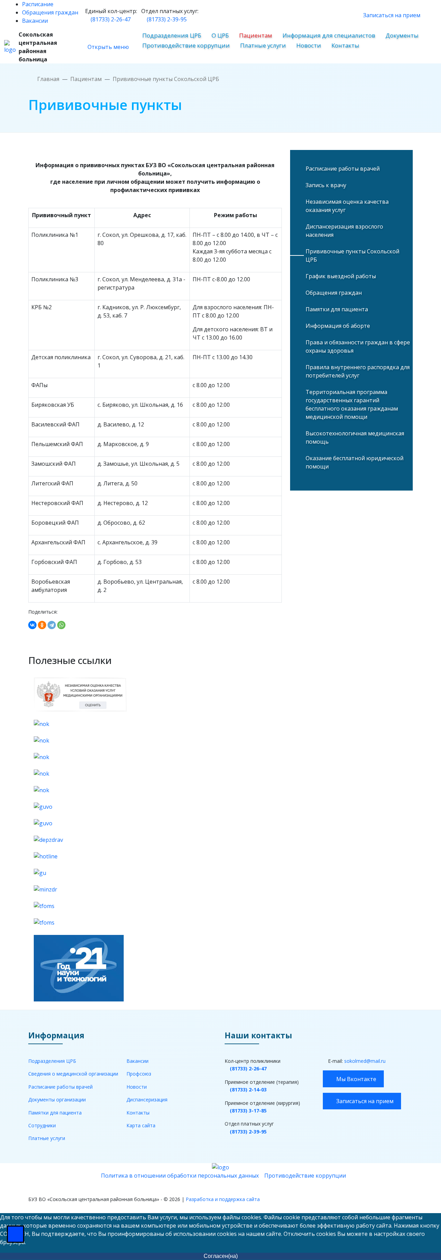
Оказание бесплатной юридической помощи (354, 462)
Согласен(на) (221, 1256)
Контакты (345, 45)
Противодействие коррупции (186, 45)
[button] (139, 15)
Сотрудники (42, 1125)
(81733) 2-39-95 (166, 19)
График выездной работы (341, 276)
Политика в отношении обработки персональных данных (180, 1175)
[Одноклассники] (42, 625)
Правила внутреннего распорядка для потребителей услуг (358, 371)
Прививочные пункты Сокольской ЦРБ (352, 255)
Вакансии (35, 20)
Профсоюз (138, 1073)
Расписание (37, 4)
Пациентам (255, 35)
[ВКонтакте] (32, 625)
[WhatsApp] (61, 625)
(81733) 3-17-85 (248, 1110)
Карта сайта (140, 1125)
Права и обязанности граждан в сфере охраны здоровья (358, 346)
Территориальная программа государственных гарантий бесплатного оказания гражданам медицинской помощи (352, 404)
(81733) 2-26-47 (110, 19)
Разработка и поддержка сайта (223, 1199)
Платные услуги (263, 45)
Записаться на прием (391, 15)
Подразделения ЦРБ (171, 35)
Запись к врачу (326, 185)
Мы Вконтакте (355, 1079)
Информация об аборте (338, 326)
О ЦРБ (220, 35)
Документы (402, 35)
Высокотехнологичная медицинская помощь (355, 437)
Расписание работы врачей (343, 168)
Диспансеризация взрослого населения (344, 231)
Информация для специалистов (329, 35)
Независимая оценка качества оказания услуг (347, 206)
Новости (308, 45)
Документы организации (57, 1099)
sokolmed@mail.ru (365, 1061)
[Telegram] (52, 625)
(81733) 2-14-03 (248, 1089)
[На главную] (10, 47)
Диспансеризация (146, 1099)
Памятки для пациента (337, 309)
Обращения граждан (50, 12)
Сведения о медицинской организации (73, 1073)
